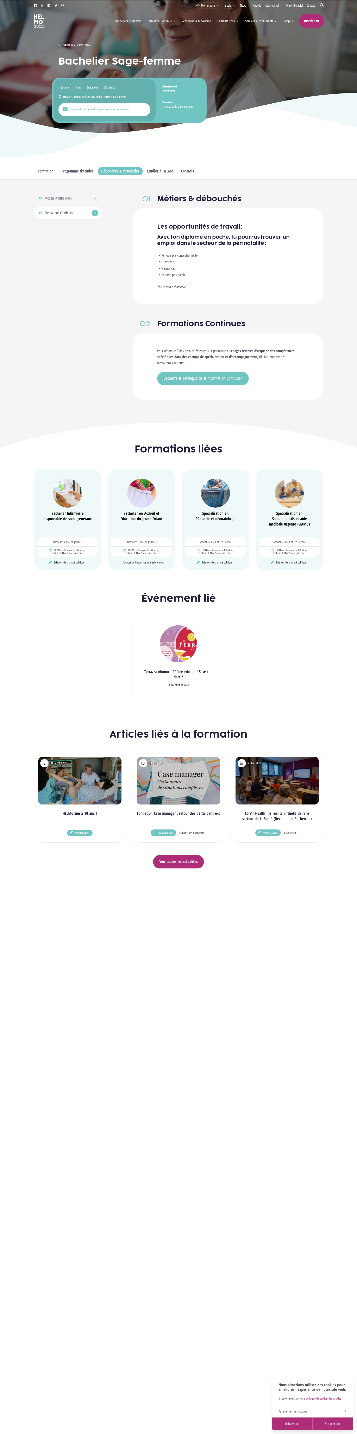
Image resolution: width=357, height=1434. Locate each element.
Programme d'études (77, 171)
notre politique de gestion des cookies (320, 1398)
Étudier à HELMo (160, 171)
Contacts (187, 171)
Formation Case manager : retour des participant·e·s (178, 813)
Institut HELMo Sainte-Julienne (111, 97)
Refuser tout (292, 1423)
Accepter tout (332, 1423)
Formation (46, 171)
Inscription (311, 20)
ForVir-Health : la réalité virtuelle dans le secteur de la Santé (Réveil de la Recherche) (277, 815)
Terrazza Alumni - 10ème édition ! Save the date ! (178, 674)
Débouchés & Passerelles (120, 171)
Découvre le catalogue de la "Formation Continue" (203, 378)
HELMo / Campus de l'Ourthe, (78, 97)
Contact (311, 5)
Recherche (290, 833)
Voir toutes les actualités (178, 861)
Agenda (257, 5)
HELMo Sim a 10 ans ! (80, 813)
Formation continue (191, 833)
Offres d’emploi (294, 5)
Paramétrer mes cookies (292, 1411)
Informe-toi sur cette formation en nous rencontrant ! (100, 109)
